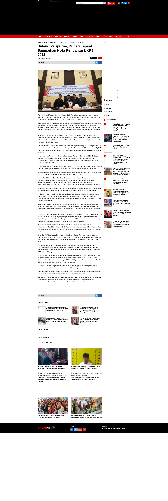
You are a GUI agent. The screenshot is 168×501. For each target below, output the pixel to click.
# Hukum (107, 104)
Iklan (123, 428)
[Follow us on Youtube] (84, 429)
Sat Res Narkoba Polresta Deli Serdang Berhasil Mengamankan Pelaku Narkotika (121, 192)
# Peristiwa (108, 111)
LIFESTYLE (89, 36)
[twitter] (125, 3)
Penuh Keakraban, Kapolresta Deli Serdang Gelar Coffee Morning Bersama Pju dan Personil (90, 320)
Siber (110, 428)
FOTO (105, 36)
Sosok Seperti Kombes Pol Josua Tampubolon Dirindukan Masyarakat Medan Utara (121, 224)
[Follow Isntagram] (80, 429)
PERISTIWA (48, 36)
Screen (111, 3)
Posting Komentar (43, 337)
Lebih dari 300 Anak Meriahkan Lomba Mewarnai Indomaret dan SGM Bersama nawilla (52, 379)
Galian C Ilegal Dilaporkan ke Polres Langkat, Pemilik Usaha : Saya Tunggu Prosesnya (57, 308)
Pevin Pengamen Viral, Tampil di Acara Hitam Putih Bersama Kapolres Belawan (121, 202)
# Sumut (107, 115)
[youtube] (129, 3)
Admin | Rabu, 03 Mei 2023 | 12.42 (45, 58)
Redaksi (104, 428)
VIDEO (111, 36)
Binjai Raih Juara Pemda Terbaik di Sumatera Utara (121, 147)
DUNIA (74, 36)
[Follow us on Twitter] (76, 429)
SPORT (98, 36)
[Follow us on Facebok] (71, 429)
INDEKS (118, 36)
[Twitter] (96, 62)
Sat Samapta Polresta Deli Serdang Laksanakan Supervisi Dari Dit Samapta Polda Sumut (57, 319)
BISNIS (81, 36)
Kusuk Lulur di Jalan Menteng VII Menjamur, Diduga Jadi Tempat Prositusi (121, 181)
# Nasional (107, 108)
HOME (41, 36)
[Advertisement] (84, 21)
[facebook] (122, 3)
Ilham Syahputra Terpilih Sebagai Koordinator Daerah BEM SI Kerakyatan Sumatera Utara (121, 127)
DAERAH (67, 36)
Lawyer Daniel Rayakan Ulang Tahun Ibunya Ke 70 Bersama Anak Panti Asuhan (122, 213)
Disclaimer (116, 428)
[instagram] (119, 3)
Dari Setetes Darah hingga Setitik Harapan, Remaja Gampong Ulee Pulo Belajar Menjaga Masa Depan (51, 368)
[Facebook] (100, 62)
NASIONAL (58, 36)
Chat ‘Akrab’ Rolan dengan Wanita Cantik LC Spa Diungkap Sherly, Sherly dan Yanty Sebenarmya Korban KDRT (121, 160)
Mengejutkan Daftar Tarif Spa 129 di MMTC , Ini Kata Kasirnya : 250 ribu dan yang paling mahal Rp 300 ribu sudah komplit (121, 171)
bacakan (94, 58)
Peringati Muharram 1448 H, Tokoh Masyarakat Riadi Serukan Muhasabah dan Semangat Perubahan (86, 417)
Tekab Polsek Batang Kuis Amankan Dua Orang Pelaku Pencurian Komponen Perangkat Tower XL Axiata (89, 309)
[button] (129, 35)
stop (100, 58)
